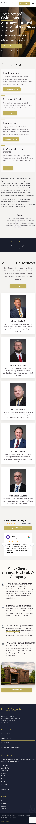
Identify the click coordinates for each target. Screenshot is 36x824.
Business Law (10, 123)
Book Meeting (24, 3)
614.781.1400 (14, 51)
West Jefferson (6, 787)
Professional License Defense (13, 150)
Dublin (3, 776)
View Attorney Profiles (18, 286)
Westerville (5, 771)
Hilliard (3, 782)
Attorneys (4, 803)
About (3, 801)
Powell (3, 773)
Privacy (8, 822)
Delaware (4, 779)
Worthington (5, 768)
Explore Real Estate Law (12, 89)
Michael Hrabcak (18, 321)
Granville (4, 784)
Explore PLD (8, 168)
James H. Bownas (18, 409)
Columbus (4, 765)
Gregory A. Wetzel (18, 365)
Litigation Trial (12, 99)
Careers (3, 806)
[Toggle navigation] (33, 3)
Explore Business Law (11, 139)
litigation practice (25, 591)
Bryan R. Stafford (18, 451)
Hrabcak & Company (20, 646)
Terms (2, 822)
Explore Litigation (10, 113)
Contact (4, 809)
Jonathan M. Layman (18, 495)
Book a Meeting (17, 690)
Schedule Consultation (11, 46)
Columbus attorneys (13, 631)
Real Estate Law (11, 72)
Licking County (6, 789)
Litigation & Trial (6, 738)
